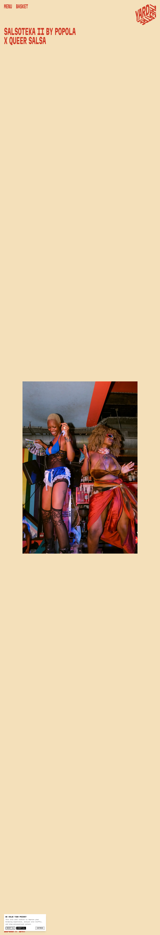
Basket (22, 6)
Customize (40, 928)
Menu (8, 6)
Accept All (21, 928)
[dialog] (25, 922)
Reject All (10, 928)
